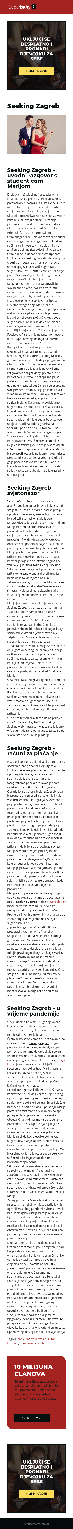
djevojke (40, 1339)
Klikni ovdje (36, 70)
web (41, 1343)
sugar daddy (57, 902)
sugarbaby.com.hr (38, 1524)
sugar (51, 1339)
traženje (12, 1343)
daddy (29, 1339)
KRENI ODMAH (32, 1418)
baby (20, 1339)
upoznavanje (28, 1343)
